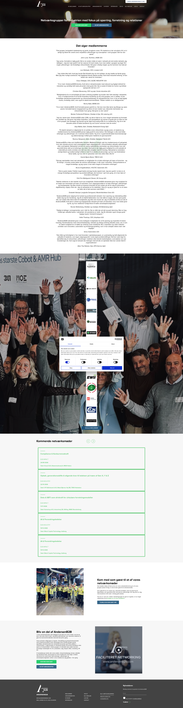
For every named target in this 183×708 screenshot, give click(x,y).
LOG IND (86, 698)
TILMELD (125, 702)
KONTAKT (142, 6)
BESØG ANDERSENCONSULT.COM (136, 1)
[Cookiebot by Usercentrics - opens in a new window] (116, 339)
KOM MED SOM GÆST (81, 25)
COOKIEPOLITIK (104, 699)
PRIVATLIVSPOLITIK (105, 697)
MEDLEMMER (68, 694)
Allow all (112, 368)
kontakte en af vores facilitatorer (116, 598)
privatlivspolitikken (137, 698)
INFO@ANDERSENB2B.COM (43, 698)
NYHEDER (106, 6)
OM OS (121, 6)
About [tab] (113, 344)
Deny (71, 368)
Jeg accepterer (133, 698)
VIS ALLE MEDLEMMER (91, 428)
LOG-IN (136, 6)
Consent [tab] (70, 344)
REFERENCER (114, 6)
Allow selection (91, 368)
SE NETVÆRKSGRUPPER (84, 6)
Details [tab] (91, 344)
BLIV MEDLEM (128, 6)
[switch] (83, 362)
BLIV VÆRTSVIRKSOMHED (107, 694)
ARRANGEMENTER (97, 6)
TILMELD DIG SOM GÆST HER (108, 602)
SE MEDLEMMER (72, 6)
